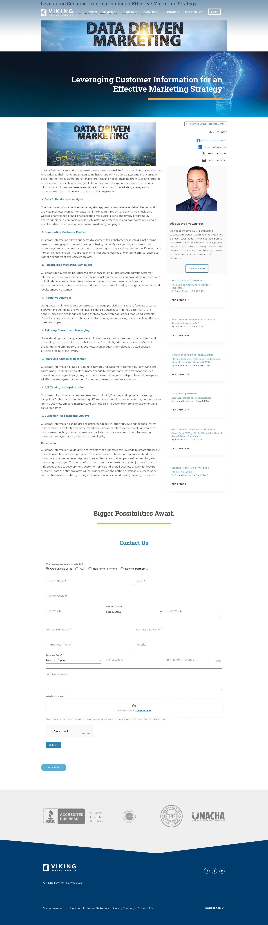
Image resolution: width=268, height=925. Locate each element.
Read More (180, 300)
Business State (114, 606)
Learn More (197, 268)
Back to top (213, 907)
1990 (100, 821)
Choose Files (143, 710)
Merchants (184, 281)
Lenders (182, 319)
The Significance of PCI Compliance (191, 397)
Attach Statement (55, 696)
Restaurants (206, 355)
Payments (198, 281)
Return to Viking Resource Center (206, 123)
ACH (174, 281)
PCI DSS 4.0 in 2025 (182, 471)
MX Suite (191, 355)
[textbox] (133, 612)
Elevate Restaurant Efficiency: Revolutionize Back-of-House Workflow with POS (196, 360)
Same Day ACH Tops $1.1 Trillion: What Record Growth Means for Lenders (197, 435)
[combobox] (134, 612)
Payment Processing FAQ (185, 323)
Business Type (54, 655)
